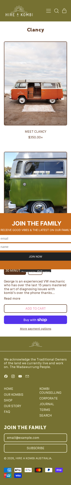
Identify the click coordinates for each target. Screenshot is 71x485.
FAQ (7, 411)
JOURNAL (46, 404)
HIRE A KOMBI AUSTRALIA (33, 458)
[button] (56, 11)
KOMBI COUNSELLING (50, 390)
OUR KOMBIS (13, 394)
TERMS (44, 409)
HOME (8, 388)
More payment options (35, 328)
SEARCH (45, 415)
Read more (12, 298)
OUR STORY (12, 406)
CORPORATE (48, 398)
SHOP (8, 400)
